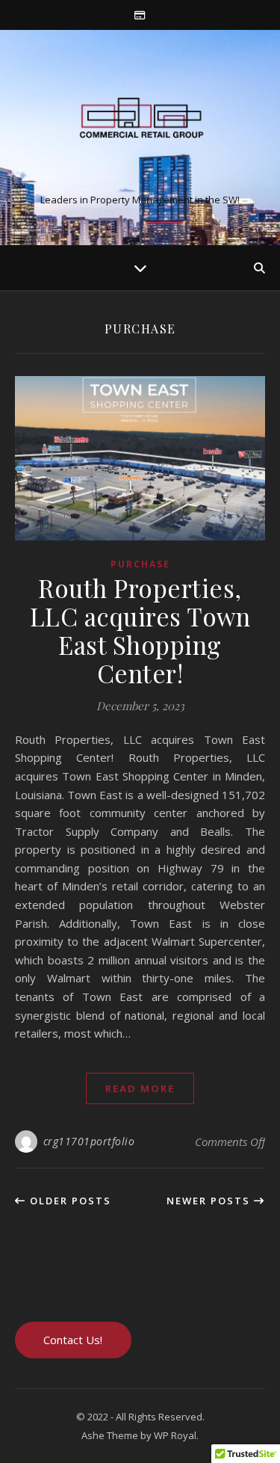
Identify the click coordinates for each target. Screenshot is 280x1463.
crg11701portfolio (89, 1141)
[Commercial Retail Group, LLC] (140, 125)
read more (140, 1088)
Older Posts (68, 1200)
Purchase (140, 564)
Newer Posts (210, 1200)
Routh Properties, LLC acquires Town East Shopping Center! (140, 630)
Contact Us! (72, 1339)
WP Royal (175, 1435)
